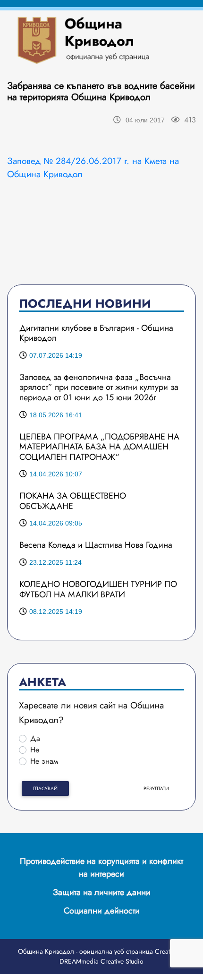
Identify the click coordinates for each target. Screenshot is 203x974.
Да (35, 738)
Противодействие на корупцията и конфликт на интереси (101, 867)
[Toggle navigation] (169, 39)
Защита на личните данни (102, 892)
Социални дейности (102, 911)
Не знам (44, 761)
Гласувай (45, 788)
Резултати (156, 788)
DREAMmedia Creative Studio (101, 961)
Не (34, 749)
